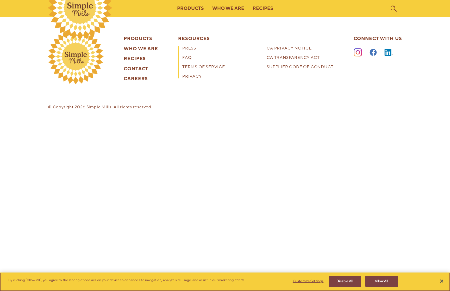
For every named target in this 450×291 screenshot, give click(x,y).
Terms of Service (203, 67)
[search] (393, 9)
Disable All (344, 281)
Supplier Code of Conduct (300, 67)
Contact (136, 69)
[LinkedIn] (388, 52)
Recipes (263, 8)
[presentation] (76, 56)
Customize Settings (308, 281)
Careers (136, 79)
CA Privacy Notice (289, 48)
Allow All (381, 281)
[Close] (441, 281)
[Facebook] (373, 52)
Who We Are (141, 49)
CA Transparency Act (293, 57)
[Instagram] (358, 52)
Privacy (192, 76)
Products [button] (190, 8)
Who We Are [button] (228, 8)
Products (138, 39)
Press (189, 48)
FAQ (186, 57)
